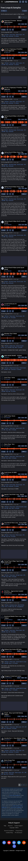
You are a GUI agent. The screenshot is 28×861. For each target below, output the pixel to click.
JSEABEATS (8, 716)
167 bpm (6, 34)
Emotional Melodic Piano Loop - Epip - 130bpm (15, 617)
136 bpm (6, 390)
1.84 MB (3, 131)
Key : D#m (8, 458)
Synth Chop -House (9, 416)
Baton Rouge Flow (9, 760)
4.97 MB (6, 690)
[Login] (20, 2)
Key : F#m (14, 347)
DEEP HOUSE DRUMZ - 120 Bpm (13, 355)
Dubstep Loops (13, 605)
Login (4, 29)
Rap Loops (11, 772)
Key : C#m (11, 508)
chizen (7, 474)
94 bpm (6, 235)
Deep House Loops (14, 368)
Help (5, 825)
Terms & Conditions (9, 830)
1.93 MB (3, 36)
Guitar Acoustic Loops (21, 506)
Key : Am (8, 632)
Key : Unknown (9, 36)
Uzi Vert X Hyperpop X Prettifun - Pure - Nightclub (15, 88)
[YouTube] (9, 842)
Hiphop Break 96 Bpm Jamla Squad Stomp (14, 268)
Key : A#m (8, 430)
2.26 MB (3, 64)
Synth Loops (19, 34)
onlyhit (7, 564)
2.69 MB (6, 369)
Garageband (20, 606)
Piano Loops (19, 456)
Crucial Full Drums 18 (10, 304)
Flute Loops (18, 750)
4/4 (23, 34)
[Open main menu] (2, 2)
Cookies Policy (9, 832)
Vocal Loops (19, 390)
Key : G (10, 663)
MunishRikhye (9, 619)
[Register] (23, 2)
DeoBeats (8, 379)
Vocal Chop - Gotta (9, 377)
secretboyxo (9, 335)
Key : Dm (6, 774)
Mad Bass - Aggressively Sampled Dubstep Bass (13, 591)
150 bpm (6, 575)
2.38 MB (3, 391)
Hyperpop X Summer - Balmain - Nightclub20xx (13, 21)
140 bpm (6, 316)
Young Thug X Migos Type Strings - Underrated (14, 562)
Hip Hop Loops (12, 130)
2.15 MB (3, 576)
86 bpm (6, 772)
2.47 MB (3, 486)
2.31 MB (3, 317)
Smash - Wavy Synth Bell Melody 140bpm (13, 713)
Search (25, 10)
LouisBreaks (9, 119)
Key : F (10, 690)
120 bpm (6, 368)
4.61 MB (6, 508)
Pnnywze (8, 305)
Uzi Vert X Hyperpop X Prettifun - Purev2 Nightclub (13, 49)
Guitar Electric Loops (21, 661)
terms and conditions (14, 795)
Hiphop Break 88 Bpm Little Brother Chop (14, 116)
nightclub (8, 24)
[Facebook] (4, 842)
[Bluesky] (14, 842)
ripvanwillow (9, 651)
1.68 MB (3, 283)
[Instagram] (14, 846)
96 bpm (6, 281)
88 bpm (6, 130)
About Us (10, 825)
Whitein (7, 357)
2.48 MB (3, 458)
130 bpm (6, 456)
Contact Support (18, 825)
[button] (26, 2)
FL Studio (16, 36)
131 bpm (6, 484)
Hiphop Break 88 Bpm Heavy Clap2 (14, 186)
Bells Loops (18, 727)
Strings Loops (19, 575)
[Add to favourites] (10, 29)
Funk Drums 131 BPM (10, 472)
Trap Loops (12, 34)
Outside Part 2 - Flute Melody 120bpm (15, 738)
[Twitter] (19, 842)
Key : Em (8, 536)
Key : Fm (14, 606)
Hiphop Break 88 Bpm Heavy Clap (13, 152)
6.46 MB (9, 347)
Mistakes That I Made (10, 333)
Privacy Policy (19, 830)
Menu (4, 10)
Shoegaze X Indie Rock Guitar (12, 676)
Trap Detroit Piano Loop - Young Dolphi (15, 522)
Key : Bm (8, 391)
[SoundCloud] (24, 842)
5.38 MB (3, 752)
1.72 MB (3, 236)
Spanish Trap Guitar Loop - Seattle (14, 494)
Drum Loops (20, 130)
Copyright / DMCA (14, 827)
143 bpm (6, 63)
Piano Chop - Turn (9, 444)
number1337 (9, 762)
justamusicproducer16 (11, 594)
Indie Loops (12, 346)
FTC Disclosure (18, 832)
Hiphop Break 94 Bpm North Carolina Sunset (15, 222)
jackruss (8, 496)
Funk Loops (12, 484)
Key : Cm (8, 317)
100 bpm (6, 346)
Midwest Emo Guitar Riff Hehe (13, 649)
